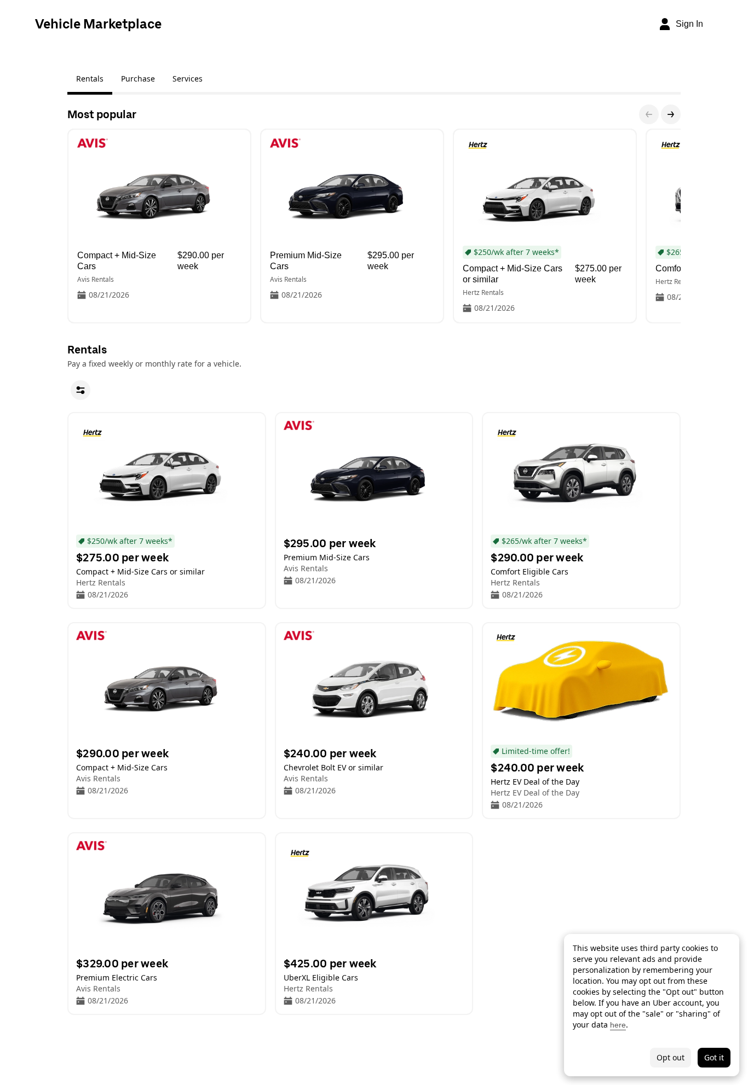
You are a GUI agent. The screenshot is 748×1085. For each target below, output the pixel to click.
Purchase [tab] (138, 78)
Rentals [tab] (89, 78)
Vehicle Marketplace (98, 24)
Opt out (670, 1057)
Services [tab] (187, 78)
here (618, 1024)
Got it (714, 1057)
